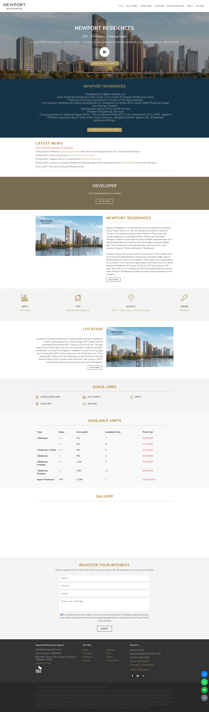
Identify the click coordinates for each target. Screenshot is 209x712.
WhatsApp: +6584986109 (142, 665)
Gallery (109, 657)
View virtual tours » (104, 63)
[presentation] (171, 526)
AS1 (61, 450)
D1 (60, 470)
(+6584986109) (128, 162)
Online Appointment (70, 151)
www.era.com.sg (43, 663)
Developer (87, 657)
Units (108, 653)
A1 (60, 438)
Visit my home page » (139, 669)
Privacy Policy (112, 660)
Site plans (110, 650)
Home (85, 650)
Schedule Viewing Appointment (104, 130)
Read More (104, 201)
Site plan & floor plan (91, 159)
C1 (60, 456)
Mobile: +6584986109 (140, 661)
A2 (60, 444)
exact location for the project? (81, 155)
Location (86, 660)
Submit (104, 628)
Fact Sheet (87, 653)
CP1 (61, 461)
